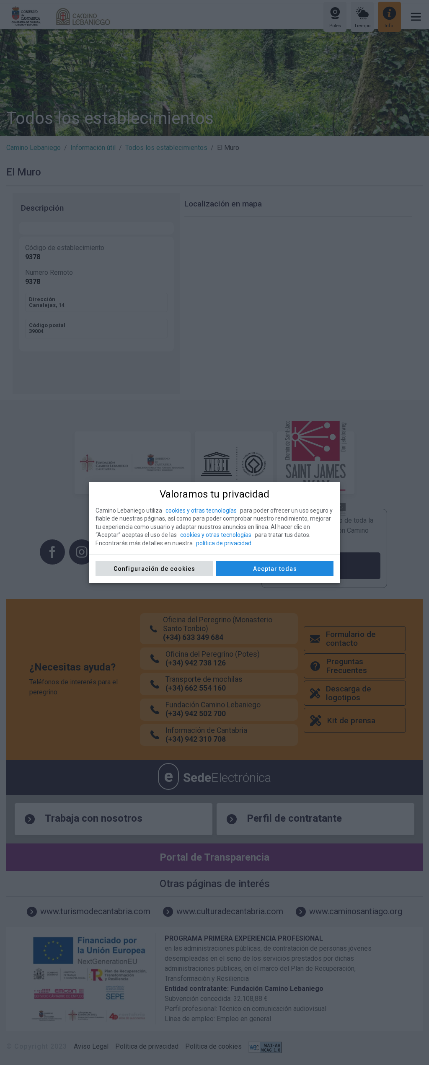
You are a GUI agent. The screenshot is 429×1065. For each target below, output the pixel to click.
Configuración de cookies (154, 568)
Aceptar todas (275, 568)
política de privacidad (223, 543)
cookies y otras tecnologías (201, 510)
